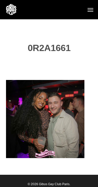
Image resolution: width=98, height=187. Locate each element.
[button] (90, 9)
